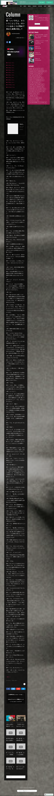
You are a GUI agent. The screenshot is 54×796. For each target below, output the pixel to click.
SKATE (40, 77)
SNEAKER (32, 84)
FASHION (34, 6)
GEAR (32, 86)
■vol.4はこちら (10, 70)
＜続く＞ (8, 676)
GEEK (41, 84)
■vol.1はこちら (10, 62)
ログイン (49, 2)
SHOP (45, 6)
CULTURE (40, 6)
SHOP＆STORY (42, 71)
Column (13, 14)
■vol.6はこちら (10, 75)
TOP (21, 6)
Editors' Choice (34, 93)
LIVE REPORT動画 (34, 102)
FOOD (40, 73)
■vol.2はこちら (10, 65)
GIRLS (25, 6)
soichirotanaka (16, 33)
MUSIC (29, 6)
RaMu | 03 (37, 58)
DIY (31, 82)
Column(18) (8, 680)
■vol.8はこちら (10, 79)
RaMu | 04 (37, 52)
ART (31, 75)
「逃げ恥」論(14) (14, 680)
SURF (31, 80)
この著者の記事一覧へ (19, 37)
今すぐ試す (42, 2)
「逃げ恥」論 (33, 95)
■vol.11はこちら (10, 87)
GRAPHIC (40, 86)
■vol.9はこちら (10, 82)
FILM (38, 75)
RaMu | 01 (37, 46)
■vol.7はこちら (10, 77)
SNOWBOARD (40, 80)
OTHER (43, 102)
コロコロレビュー (33, 100)
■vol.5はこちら (10, 72)
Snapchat (32, 71)
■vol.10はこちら (10, 84)
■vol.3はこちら (10, 67)
